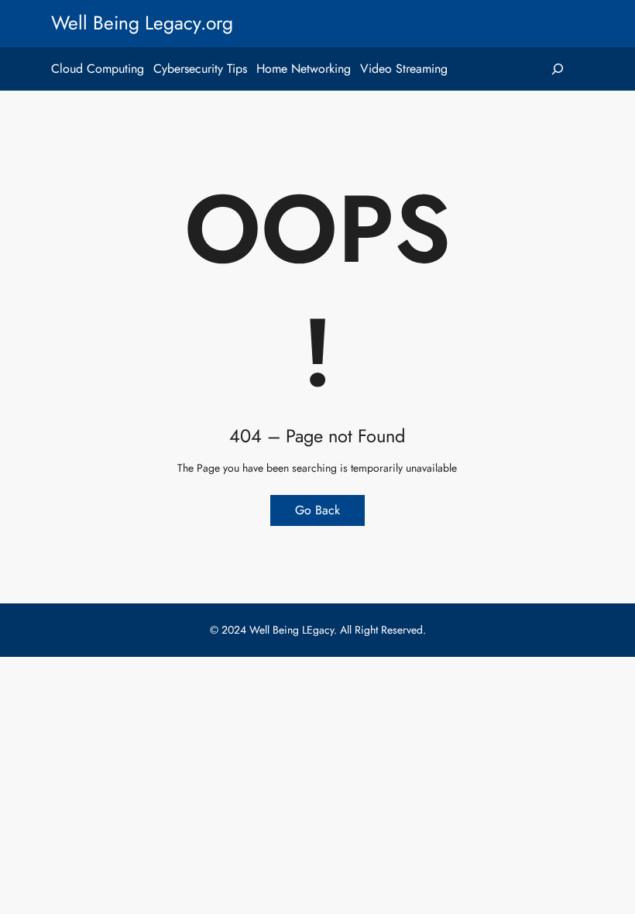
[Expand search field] (557, 69)
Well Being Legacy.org (142, 22)
